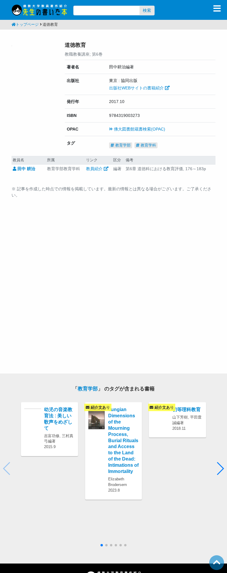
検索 (147, 10)
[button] (220, 468)
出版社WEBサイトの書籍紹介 (137, 88)
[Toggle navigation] (217, 8)
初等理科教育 (186, 409)
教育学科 (148, 145)
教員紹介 (95, 168)
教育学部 (122, 145)
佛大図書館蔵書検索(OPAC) (139, 129)
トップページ (27, 24)
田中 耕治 (25, 168)
